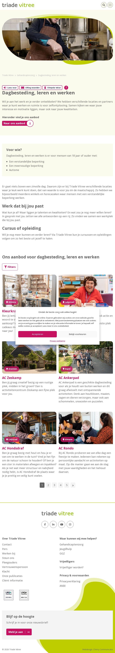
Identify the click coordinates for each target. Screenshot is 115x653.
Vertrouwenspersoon (15, 567)
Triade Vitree (8, 75)
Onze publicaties (12, 576)
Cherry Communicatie (103, 649)
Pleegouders (9, 562)
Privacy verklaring (57, 341)
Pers (4, 549)
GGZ (62, 553)
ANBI (62, 585)
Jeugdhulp (66, 549)
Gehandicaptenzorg (26, 75)
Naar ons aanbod (14, 123)
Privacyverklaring (70, 581)
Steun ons (8, 558)
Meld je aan (15, 632)
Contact (7, 544)
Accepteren (37, 334)
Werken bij (8, 553)
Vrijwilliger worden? (71, 567)
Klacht (6, 571)
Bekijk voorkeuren (77, 334)
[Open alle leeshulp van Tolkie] (66, 88)
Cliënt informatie (12, 580)
